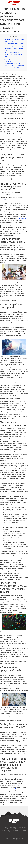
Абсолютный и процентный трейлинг (15, 58)
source (3, 199)
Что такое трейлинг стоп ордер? (13, 47)
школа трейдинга (14, 789)
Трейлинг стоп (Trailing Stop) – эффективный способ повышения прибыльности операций (14, 65)
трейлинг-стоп (22, 218)
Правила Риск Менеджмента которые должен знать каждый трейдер (13, 54)
